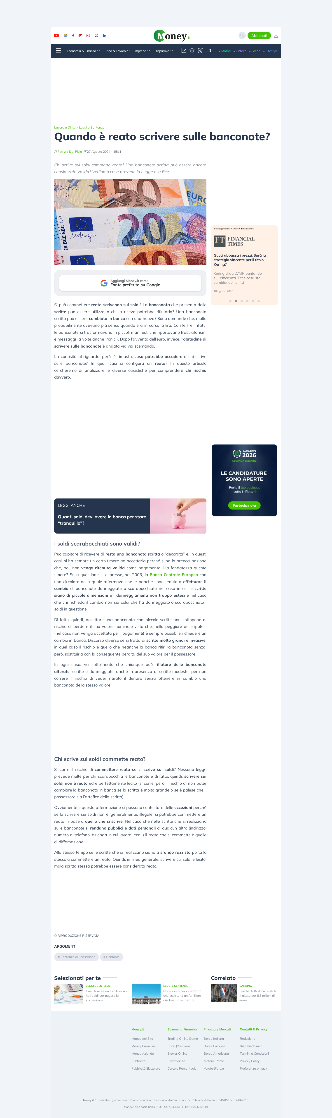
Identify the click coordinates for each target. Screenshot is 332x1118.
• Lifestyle (270, 51)
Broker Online (177, 1053)
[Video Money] (208, 51)
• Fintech (239, 51)
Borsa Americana (216, 1053)
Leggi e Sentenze (91, 127)
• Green (254, 51)
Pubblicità (138, 1061)
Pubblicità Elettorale (145, 1068)
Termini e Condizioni (254, 1053)
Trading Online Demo (183, 1039)
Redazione (247, 1039)
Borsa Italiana (214, 1039)
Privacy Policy (250, 1061)
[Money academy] (192, 51)
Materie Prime (214, 1061)
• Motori (225, 51)
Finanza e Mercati (217, 1029)
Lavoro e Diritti (64, 127)
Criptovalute (176, 1061)
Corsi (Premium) (179, 1046)
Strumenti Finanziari (183, 1029)
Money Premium (143, 1046)
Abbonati (259, 35)
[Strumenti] (200, 51)
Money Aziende (142, 1053)
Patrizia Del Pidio (69, 152)
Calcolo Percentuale (182, 1068)
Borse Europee (214, 1046)
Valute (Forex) (214, 1068)
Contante (113, 957)
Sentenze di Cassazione (78, 957)
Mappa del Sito (142, 1039)
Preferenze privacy (253, 1068)
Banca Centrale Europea (174, 574)
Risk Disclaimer (251, 1046)
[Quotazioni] (184, 51)
